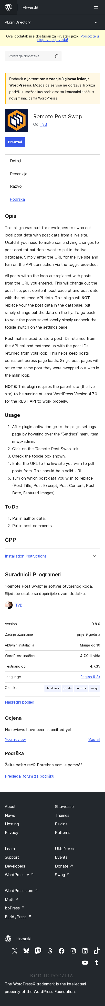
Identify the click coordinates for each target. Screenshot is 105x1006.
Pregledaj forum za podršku (29, 776)
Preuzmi (15, 142)
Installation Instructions (26, 556)
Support (12, 857)
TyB (43, 124)
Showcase (64, 806)
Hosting (12, 823)
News (10, 815)
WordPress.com (21, 890)
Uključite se (65, 848)
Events (61, 857)
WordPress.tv (19, 874)
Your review (15, 739)
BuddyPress (18, 916)
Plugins (61, 823)
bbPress (15, 908)
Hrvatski (23, 938)
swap (94, 688)
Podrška (17, 199)
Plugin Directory (18, 22)
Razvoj (16, 186)
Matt (12, 899)
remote (81, 688)
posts (67, 688)
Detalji (15, 160)
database (53, 688)
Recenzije (18, 173)
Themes (62, 815)
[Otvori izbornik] (97, 7)
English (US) (90, 677)
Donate (64, 866)
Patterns (62, 832)
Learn (10, 848)
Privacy (11, 832)
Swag (62, 874)
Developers (15, 866)
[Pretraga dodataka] (57, 56)
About (10, 806)
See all (94, 739)
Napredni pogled (19, 702)
